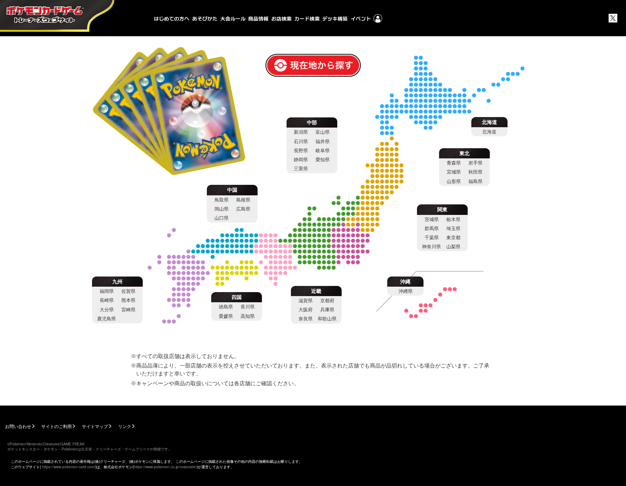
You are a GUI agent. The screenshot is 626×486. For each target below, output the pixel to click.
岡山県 (221, 209)
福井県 (323, 141)
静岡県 (301, 159)
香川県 (248, 307)
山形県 (454, 181)
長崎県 (107, 300)
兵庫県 (327, 309)
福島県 (475, 181)
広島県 (243, 209)
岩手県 (475, 163)
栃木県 (453, 219)
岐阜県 (323, 150)
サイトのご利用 (56, 426)
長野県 (301, 150)
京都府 (327, 300)
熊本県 (128, 300)
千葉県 (432, 237)
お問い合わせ (18, 426)
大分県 (107, 309)
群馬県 (432, 228)
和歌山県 (327, 318)
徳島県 (226, 307)
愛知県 (323, 159)
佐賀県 (128, 291)
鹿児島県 (106, 318)
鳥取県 (221, 200)
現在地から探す (288, 58)
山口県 (221, 218)
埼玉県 (453, 228)
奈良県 (306, 318)
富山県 (323, 132)
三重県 (301, 168)
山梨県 (453, 246)
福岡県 (107, 291)
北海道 (489, 131)
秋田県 (475, 172)
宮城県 (454, 172)
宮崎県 (128, 309)
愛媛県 (226, 316)
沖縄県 (405, 291)
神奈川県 (431, 246)
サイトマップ (95, 426)
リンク (124, 426)
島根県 (243, 200)
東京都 (453, 237)
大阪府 (306, 309)
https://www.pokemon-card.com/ (68, 466)
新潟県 (301, 132)
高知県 (248, 316)
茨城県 (432, 219)
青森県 (454, 163)
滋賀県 (306, 300)
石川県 (301, 141)
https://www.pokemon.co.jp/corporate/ (165, 466)
